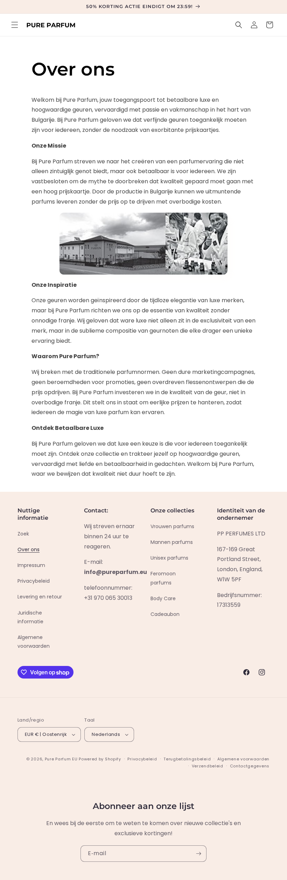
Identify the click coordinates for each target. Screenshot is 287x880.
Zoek (23, 533)
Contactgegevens (250, 766)
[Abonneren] (198, 853)
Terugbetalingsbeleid (187, 759)
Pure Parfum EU (61, 759)
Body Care (163, 598)
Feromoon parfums (163, 578)
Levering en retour (40, 596)
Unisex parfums (169, 557)
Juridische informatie (30, 617)
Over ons (29, 549)
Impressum (31, 565)
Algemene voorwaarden (34, 642)
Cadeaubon (165, 614)
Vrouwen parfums (172, 526)
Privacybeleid (34, 580)
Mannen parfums (171, 542)
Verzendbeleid (207, 766)
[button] (14, 25)
